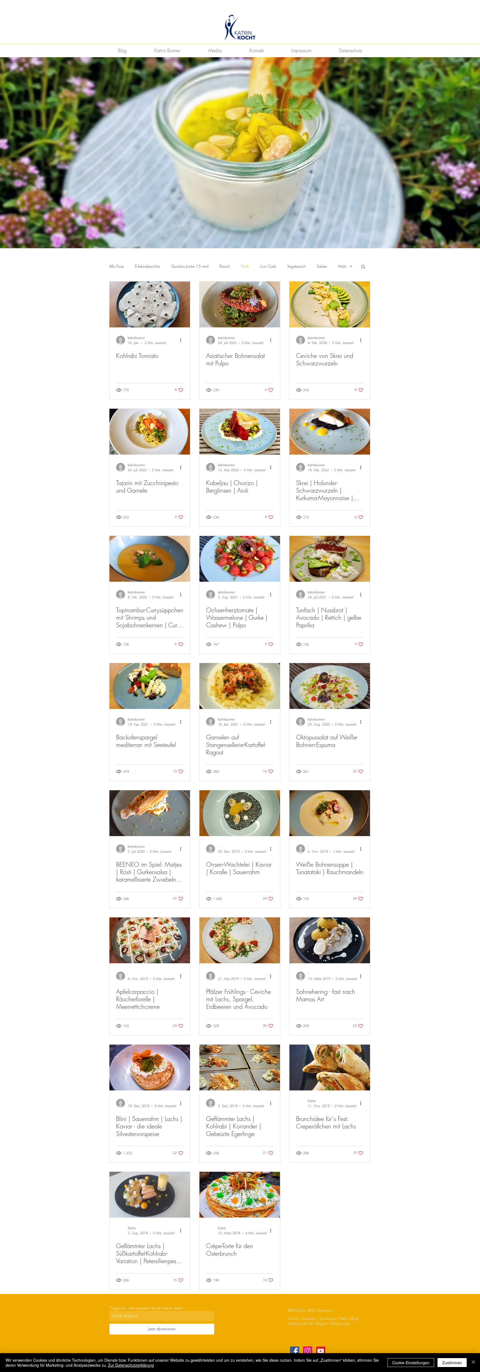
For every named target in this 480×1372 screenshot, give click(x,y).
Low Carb (268, 266)
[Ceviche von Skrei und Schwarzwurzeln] (329, 304)
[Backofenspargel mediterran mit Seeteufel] (149, 686)
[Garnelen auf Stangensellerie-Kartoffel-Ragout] (239, 686)
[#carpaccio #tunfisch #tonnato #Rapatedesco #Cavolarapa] (149, 304)
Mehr (342, 266)
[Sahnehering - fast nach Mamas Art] (329, 940)
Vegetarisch (296, 266)
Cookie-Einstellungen (410, 1362)
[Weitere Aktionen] (182, 340)
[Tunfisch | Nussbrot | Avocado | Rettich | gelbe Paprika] (329, 559)
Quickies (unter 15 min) (189, 266)
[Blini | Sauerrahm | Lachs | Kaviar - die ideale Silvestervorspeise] (149, 1067)
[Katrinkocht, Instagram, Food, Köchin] (307, 1351)
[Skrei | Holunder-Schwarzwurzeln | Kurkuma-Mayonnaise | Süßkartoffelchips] (329, 432)
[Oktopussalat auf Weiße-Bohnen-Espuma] (329, 686)
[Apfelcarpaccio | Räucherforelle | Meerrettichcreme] (149, 940)
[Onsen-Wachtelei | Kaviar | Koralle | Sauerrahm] (239, 813)
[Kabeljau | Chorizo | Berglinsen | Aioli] (239, 432)
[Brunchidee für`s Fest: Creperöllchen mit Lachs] (329, 1067)
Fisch (245, 266)
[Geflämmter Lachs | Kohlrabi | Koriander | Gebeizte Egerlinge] (239, 1067)
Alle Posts (116, 266)
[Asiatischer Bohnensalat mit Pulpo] (239, 304)
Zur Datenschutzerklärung (131, 1365)
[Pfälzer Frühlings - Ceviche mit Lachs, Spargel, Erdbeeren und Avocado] (239, 940)
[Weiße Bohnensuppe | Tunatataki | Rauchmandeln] (329, 813)
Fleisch (224, 266)
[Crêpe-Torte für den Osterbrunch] (239, 1195)
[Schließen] (473, 1363)
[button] (363, 267)
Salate (322, 266)
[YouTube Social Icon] (320, 1351)
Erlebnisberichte (147, 266)
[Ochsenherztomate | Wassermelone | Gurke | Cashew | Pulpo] (239, 559)
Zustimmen (452, 1362)
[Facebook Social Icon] (294, 1351)
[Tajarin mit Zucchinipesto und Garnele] (149, 432)
